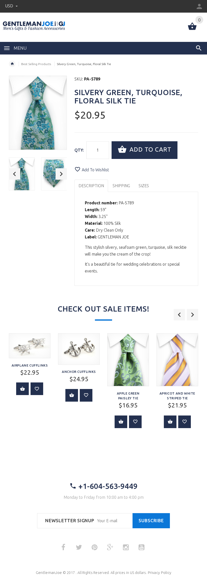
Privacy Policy (159, 572)
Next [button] (61, 174)
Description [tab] (91, 185)
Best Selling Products (36, 64)
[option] (22, 173)
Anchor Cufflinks (79, 371)
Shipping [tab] (121, 185)
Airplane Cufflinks (30, 365)
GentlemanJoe (49, 572)
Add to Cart (149, 149)
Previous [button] (14, 174)
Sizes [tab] (144, 185)
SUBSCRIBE (151, 520)
